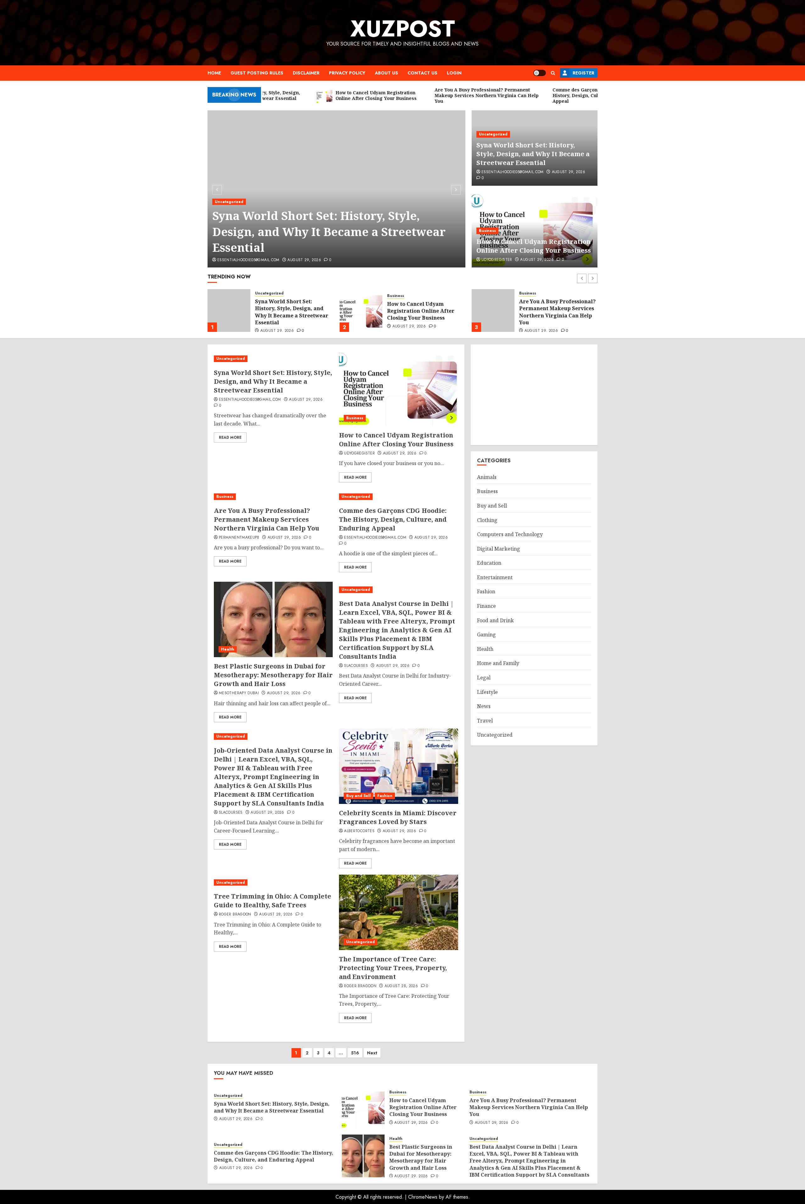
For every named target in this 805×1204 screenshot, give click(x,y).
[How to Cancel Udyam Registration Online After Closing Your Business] (229, 310)
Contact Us (422, 73)
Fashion (384, 796)
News (484, 706)
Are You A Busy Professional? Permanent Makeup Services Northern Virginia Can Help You (425, 312)
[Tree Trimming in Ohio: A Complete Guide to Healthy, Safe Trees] (273, 883)
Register (583, 73)
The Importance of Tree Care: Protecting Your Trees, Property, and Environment (393, 968)
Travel (485, 720)
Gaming (486, 634)
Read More (230, 437)
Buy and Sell (358, 796)
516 (355, 1053)
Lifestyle (487, 692)
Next (372, 1053)
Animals (487, 477)
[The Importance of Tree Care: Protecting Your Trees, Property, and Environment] (398, 912)
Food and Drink (495, 620)
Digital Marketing (498, 548)
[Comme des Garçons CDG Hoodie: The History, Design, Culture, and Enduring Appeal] (493, 310)
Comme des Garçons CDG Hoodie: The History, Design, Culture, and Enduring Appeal (556, 312)
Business (487, 231)
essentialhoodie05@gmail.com (248, 260)
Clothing (487, 520)
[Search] (553, 73)
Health (227, 649)
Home (214, 73)
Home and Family (498, 663)
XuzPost (402, 28)
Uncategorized (229, 202)
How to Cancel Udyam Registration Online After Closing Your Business (533, 246)
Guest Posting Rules (256, 73)
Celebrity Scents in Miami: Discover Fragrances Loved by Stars (398, 817)
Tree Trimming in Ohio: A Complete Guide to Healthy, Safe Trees (272, 900)
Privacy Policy (347, 73)
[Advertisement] (534, 395)
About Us (386, 73)
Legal (484, 677)
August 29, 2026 (304, 260)
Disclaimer (306, 73)
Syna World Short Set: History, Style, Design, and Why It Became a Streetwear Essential (329, 231)
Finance (486, 605)
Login (454, 73)
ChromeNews (422, 1197)
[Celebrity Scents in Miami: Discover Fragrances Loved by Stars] (398, 766)
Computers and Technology (510, 534)
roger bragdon (235, 914)
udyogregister (496, 259)
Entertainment (495, 577)
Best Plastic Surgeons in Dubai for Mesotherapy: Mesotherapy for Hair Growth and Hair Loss (273, 675)
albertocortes (359, 831)
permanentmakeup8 (239, 537)
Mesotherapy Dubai (239, 693)
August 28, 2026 (275, 914)
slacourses (356, 665)
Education (489, 562)
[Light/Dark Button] (539, 73)
